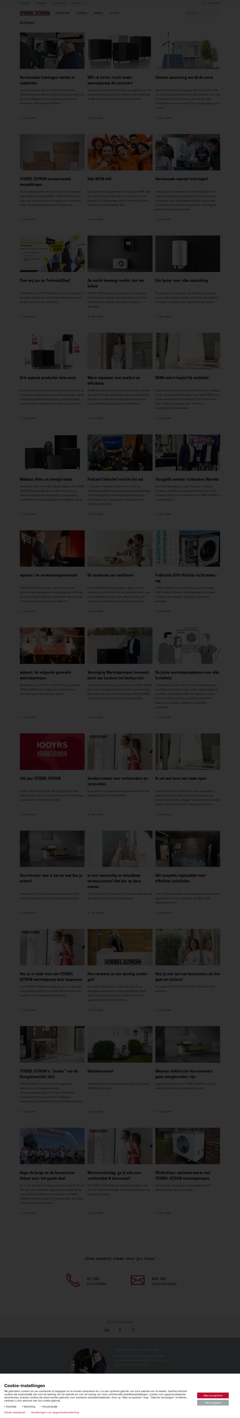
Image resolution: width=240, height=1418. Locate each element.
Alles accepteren (213, 1395)
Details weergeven (14, 1412)
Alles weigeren (213, 1402)
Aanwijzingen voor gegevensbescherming (55, 1412)
